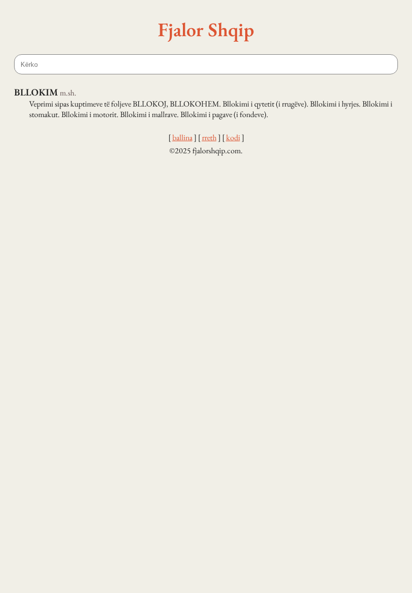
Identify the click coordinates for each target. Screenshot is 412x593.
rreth (209, 137)
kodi (233, 137)
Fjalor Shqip (206, 29)
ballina (182, 137)
